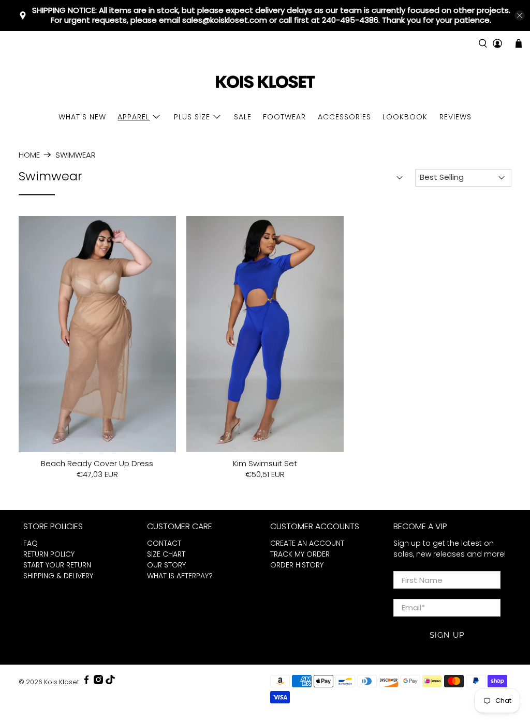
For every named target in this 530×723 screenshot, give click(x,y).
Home (29, 155)
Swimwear (75, 155)
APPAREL (133, 117)
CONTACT (164, 543)
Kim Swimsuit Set (265, 463)
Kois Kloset (61, 682)
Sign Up (447, 635)
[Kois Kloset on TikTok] (110, 682)
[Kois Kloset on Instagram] (98, 682)
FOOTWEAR (284, 117)
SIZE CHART (166, 554)
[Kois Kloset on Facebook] (86, 682)
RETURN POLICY (49, 554)
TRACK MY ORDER (300, 554)
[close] (519, 15)
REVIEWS (455, 117)
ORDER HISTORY (296, 565)
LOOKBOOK (405, 117)
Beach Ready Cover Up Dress (97, 463)
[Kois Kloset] (265, 82)
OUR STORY (166, 565)
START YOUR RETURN (57, 565)
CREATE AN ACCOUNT (307, 543)
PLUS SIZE (192, 117)
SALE (243, 117)
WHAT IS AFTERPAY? (180, 576)
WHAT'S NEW (82, 117)
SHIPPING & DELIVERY (58, 576)
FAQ (30, 543)
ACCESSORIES (344, 117)
